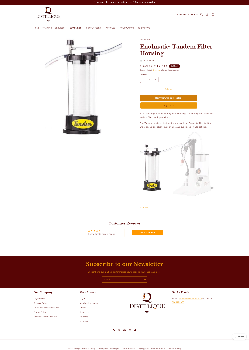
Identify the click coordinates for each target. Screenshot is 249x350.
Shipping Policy (40, 303)
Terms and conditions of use (46, 308)
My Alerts (84, 321)
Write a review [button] (147, 232)
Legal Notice (39, 298)
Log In (82, 298)
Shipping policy (143, 348)
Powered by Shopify (88, 348)
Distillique (77, 348)
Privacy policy (115, 348)
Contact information (158, 348)
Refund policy (103, 348)
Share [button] (145, 207)
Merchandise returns (89, 303)
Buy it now (169, 106)
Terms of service (129, 348)
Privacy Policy (40, 312)
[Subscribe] (145, 279)
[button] (60, 28)
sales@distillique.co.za (190, 298)
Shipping (156, 70)
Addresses (84, 312)
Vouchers (84, 317)
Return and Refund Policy (45, 317)
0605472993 (178, 302)
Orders (83, 308)
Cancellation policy (174, 348)
